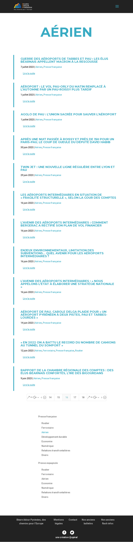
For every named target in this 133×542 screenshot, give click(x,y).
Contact (73, 519)
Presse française (52, 67)
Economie (47, 441)
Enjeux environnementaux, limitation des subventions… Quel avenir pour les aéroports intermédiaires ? (62, 253)
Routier (79, 350)
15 (58, 397)
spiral (73, 537)
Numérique (48, 446)
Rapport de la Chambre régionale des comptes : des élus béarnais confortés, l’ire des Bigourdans (67, 371)
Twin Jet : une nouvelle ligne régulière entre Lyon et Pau (68, 168)
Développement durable (54, 437)
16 (66, 397)
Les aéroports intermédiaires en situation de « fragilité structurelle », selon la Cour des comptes (68, 196)
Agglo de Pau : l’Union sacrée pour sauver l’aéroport (68, 114)
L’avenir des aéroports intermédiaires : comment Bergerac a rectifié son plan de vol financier (64, 224)
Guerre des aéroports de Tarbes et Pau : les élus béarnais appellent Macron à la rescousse (64, 60)
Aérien (39, 67)
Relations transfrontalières (56, 450)
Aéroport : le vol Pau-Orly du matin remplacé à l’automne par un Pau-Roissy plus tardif (63, 88)
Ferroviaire (49, 350)
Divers (45, 455)
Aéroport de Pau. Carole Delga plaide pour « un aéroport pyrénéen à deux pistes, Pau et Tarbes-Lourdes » (64, 314)
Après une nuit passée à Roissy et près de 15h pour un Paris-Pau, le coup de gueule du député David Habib (67, 140)
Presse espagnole (48, 463)
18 (83, 397)
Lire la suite (29, 73)
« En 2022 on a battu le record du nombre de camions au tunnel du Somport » (68, 344)
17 (74, 397)
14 (50, 397)
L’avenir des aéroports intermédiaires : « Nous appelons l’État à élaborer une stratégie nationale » (67, 284)
